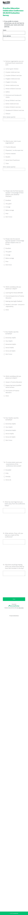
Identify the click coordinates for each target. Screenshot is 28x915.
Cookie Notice (16, 615)
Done (14, 599)
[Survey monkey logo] (14, 606)
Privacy (10, 615)
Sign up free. (21, 607)
